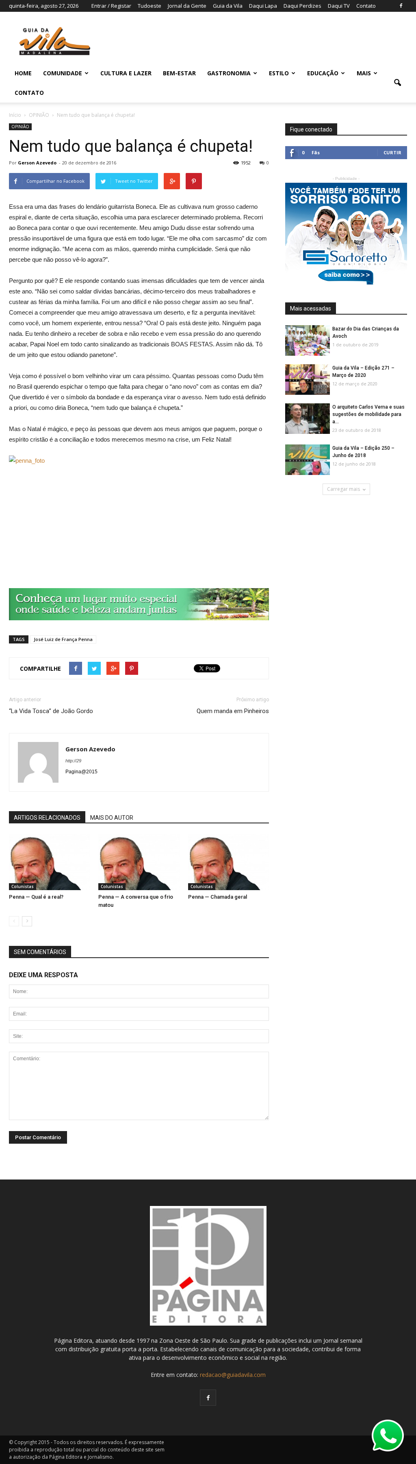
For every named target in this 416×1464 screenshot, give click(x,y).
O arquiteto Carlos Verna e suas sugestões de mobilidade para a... (368, 414)
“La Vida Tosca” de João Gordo (51, 711)
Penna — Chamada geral (217, 897)
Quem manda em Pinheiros (233, 711)
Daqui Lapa (263, 5)
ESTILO (279, 73)
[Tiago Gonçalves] (307, 419)
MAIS (364, 73)
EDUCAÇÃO (322, 73)
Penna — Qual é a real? (36, 897)
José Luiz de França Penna (63, 639)
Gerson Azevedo (37, 163)
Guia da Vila (228, 5)
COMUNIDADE (62, 73)
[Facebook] (401, 6)
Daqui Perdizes (302, 5)
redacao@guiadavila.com (233, 1375)
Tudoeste (149, 5)
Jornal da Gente (187, 5)
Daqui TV (339, 5)
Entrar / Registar (111, 5)
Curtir (392, 152)
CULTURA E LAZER (126, 73)
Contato (366, 5)
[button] (397, 83)
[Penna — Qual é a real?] (49, 862)
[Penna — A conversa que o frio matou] (138, 862)
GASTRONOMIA (229, 73)
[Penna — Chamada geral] (228, 862)
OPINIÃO (20, 126)
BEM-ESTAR (179, 73)
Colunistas (22, 886)
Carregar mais (343, 489)
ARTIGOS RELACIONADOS (47, 817)
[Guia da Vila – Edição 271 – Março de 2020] (307, 380)
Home (23, 73)
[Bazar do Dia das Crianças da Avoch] (307, 341)
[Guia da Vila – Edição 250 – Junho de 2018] (307, 460)
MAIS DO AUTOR (111, 817)
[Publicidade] (139, 604)
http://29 (73, 760)
